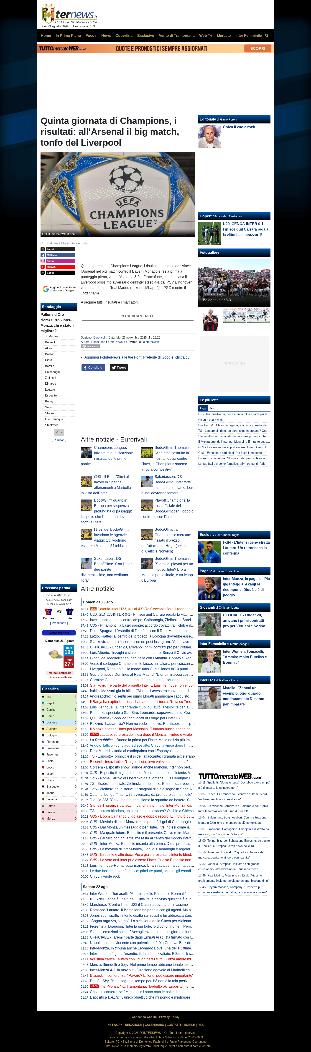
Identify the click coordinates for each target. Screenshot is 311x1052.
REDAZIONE (133, 1025)
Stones (49, 413)
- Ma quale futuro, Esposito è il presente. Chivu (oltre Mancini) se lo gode (152, 833)
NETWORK (114, 1025)
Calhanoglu (52, 372)
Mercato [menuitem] (224, 36)
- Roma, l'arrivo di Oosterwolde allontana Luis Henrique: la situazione (149, 778)
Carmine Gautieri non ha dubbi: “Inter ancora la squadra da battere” (144, 680)
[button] (59, 432)
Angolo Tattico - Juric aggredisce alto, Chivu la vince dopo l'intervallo (145, 745)
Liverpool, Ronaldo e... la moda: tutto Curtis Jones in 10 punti (139, 669)
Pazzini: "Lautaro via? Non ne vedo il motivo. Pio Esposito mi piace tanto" (149, 724)
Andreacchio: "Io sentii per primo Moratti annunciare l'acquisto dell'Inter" (147, 696)
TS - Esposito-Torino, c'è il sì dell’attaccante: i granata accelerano (142, 756)
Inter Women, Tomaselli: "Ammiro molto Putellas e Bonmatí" (138, 894)
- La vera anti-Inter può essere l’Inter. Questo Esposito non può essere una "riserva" (161, 860)
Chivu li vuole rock (105, 876)
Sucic (49, 407)
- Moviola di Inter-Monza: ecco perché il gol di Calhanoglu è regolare (149, 822)
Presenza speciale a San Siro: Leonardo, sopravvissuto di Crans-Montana (149, 713)
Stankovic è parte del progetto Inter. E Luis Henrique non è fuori (142, 685)
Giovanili (207, 607)
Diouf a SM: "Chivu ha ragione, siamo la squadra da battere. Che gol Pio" (246, 425)
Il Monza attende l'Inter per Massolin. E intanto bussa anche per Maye (145, 729)
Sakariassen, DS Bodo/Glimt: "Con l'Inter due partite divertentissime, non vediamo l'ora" (106, 569)
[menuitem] (266, 36)
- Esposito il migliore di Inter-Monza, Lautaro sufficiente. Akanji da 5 (148, 773)
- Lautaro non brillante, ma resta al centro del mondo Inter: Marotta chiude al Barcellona (164, 838)
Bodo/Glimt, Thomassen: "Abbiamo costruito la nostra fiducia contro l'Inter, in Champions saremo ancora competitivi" (167, 458)
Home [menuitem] (46, 36)
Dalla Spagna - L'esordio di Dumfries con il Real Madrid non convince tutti (149, 631)
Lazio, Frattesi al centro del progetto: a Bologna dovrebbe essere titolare (148, 636)
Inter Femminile (213, 644)
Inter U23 (207, 680)
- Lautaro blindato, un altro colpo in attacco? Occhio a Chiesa (142, 811)
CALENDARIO (154, 1025)
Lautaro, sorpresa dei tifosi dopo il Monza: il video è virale (141, 734)
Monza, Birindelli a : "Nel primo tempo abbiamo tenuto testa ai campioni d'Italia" (157, 965)
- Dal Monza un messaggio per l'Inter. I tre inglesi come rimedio (144, 827)
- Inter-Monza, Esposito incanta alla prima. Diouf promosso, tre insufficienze (154, 844)
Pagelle (206, 571)
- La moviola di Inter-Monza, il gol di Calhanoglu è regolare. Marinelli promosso (157, 849)
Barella (49, 366)
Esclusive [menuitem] (145, 36)
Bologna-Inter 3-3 (217, 300)
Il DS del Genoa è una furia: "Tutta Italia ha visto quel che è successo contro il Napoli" (158, 899)
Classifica (50, 689)
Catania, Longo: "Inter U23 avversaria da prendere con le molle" (141, 794)
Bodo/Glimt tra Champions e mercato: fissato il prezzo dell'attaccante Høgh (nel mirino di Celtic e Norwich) (167, 540)
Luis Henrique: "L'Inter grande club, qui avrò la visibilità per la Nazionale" (148, 707)
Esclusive (208, 535)
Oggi (203, 408)
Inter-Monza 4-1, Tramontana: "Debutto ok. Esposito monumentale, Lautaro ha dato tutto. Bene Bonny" (177, 986)
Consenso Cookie (144, 1017)
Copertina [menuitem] (124, 36)
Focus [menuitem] (91, 36)
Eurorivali (99, 337)
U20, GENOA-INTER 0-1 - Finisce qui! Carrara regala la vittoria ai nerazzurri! (152, 614)
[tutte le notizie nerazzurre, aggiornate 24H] (70, 14)
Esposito (51, 395)
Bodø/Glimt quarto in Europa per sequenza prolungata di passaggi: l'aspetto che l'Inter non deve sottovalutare (106, 511)
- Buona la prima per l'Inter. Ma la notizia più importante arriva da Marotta (160, 740)
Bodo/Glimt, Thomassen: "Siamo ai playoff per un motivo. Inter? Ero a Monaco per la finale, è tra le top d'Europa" (167, 569)
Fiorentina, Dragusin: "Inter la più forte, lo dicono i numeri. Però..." (142, 926)
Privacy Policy (169, 1017)
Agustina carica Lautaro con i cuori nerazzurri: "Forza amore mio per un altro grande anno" (162, 959)
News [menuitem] (106, 36)
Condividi (95, 367)
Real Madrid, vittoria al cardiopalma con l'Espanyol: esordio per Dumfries (148, 751)
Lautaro (50, 389)
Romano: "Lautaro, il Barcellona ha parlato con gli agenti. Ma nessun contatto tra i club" (160, 910)
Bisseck (50, 342)
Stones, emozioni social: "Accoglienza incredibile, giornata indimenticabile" (150, 932)
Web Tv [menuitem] (205, 36)
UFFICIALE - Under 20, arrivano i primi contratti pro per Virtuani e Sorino (148, 647)
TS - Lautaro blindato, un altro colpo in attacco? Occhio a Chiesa (241, 430)
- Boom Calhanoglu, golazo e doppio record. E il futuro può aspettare (149, 816)
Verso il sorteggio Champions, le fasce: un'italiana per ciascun (143, 663)
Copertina (208, 216)
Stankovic (51, 425)
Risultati (59, 440)
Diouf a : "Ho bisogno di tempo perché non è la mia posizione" (143, 981)
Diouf (48, 360)
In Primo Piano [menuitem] (68, 36)
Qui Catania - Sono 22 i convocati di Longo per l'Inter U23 (136, 718)
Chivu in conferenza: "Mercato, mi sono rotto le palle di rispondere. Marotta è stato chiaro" (162, 992)
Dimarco (50, 383)
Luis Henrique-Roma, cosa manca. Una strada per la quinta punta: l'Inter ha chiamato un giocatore (169, 865)
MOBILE (189, 1025)
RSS (201, 1025)
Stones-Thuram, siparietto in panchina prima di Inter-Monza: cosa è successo (152, 805)
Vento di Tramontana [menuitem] (177, 36)
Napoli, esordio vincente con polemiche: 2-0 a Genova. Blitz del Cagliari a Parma (155, 943)
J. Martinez (52, 336)
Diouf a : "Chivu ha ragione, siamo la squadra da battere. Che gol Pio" (149, 800)
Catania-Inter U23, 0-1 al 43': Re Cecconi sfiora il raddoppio (142, 609)
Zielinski (50, 377)
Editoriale (208, 119)
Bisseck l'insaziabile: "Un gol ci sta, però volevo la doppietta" (139, 762)
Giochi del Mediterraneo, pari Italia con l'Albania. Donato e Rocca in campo (150, 658)
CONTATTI (174, 1025)
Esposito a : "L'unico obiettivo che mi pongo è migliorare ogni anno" (149, 997)
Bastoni (50, 354)
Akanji (49, 348)
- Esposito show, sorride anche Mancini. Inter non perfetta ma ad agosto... (155, 767)
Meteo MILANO (59, 633)
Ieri (212, 408)
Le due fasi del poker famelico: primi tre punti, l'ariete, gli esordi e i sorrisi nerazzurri (157, 871)
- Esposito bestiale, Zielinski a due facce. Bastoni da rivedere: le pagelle (150, 784)
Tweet (121, 367)
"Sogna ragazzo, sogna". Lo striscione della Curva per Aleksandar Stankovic (151, 921)
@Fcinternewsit (148, 342)
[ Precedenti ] (59, 623)
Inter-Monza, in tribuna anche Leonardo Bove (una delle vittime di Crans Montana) (156, 948)
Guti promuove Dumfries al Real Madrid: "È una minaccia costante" (144, 674)
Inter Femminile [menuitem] (248, 36)
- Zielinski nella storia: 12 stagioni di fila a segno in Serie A (141, 789)
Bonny (49, 401)
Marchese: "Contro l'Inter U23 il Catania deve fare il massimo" (139, 904)
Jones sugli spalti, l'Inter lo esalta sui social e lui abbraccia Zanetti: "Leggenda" (153, 915)
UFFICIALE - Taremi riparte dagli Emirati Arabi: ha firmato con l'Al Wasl (147, 937)
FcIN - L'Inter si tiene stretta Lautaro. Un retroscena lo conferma (246, 547)
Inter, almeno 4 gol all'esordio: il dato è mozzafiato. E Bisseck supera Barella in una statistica (164, 954)
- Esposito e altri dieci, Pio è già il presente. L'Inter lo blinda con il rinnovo (153, 854)
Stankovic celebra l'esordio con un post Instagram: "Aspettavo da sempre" (149, 642)
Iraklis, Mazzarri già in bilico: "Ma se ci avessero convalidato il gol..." (144, 691)
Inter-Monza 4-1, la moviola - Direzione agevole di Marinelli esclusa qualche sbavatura (159, 970)
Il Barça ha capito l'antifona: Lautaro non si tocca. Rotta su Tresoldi (143, 702)
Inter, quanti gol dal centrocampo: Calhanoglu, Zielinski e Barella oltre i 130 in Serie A (158, 620)
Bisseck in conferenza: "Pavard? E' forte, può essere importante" (142, 975)
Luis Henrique (54, 419)
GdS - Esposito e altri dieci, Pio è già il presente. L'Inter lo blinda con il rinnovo (250, 452)
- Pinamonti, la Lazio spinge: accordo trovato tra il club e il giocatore (148, 625)
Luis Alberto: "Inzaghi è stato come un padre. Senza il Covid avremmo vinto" (151, 653)
